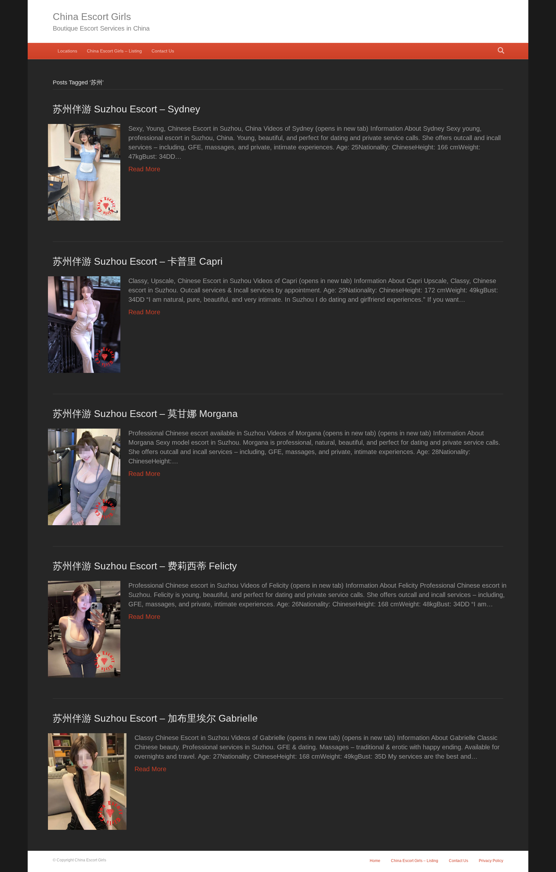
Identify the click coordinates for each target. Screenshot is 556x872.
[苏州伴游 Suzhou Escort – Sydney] (84, 171)
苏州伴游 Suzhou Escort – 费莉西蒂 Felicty (145, 566)
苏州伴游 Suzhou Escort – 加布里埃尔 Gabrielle (155, 718)
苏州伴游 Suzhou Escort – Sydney (126, 109)
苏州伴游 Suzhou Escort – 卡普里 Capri (138, 261)
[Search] (499, 50)
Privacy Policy (491, 860)
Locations (67, 50)
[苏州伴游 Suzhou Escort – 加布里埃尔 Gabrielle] (87, 781)
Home (375, 860)
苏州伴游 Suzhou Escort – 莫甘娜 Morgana (145, 413)
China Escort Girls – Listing (114, 50)
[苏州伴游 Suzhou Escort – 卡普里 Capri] (84, 324)
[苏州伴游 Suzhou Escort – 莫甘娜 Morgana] (84, 476)
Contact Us (163, 50)
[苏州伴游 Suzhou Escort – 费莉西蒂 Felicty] (84, 628)
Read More (144, 169)
